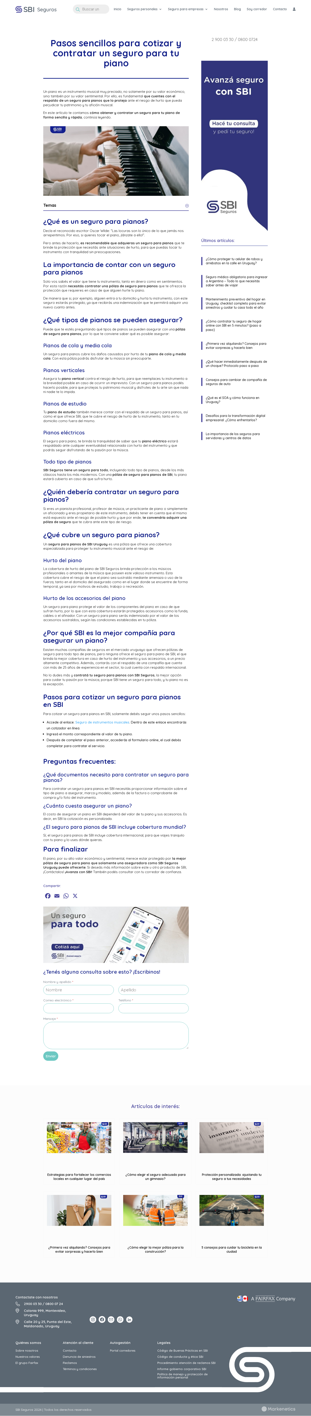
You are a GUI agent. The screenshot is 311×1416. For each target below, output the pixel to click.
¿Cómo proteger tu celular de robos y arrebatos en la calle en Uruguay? (234, 261)
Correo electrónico (58, 1000)
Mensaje (50, 1019)
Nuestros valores (27, 1356)
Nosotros (221, 9)
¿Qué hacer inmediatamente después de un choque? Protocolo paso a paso (236, 364)
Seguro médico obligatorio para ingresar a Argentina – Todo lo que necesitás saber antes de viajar (237, 281)
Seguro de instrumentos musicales (102, 722)
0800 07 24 (54, 1304)
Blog (237, 9)
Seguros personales (142, 9)
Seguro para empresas (186, 9)
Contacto (280, 9)
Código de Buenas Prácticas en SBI (182, 1350)
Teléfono (125, 1000)
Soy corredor (257, 9)
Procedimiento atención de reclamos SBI (186, 1362)
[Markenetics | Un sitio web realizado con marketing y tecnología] (278, 1410)
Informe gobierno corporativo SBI (181, 1369)
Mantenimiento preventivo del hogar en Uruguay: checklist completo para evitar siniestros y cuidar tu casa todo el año (236, 303)
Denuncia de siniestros (79, 1356)
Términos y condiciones (80, 1369)
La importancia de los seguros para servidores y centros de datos (233, 436)
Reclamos (70, 1362)
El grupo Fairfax (26, 1362)
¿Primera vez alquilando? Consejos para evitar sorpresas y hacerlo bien (236, 346)
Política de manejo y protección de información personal (182, 1376)
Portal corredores (122, 1350)
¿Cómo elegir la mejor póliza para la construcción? (155, 1249)
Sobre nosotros (26, 1350)
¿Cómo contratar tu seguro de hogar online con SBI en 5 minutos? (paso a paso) (234, 325)
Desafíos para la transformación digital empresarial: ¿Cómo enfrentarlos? (235, 418)
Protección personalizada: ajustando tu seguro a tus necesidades (232, 1177)
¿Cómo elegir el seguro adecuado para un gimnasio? (155, 1177)
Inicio (117, 9)
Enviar (51, 1056)
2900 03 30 (33, 1304)
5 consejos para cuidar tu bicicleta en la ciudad (231, 1249)
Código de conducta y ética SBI (180, 1356)
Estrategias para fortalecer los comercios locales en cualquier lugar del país (79, 1177)
